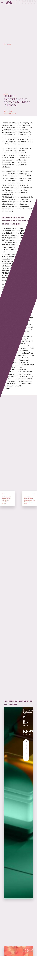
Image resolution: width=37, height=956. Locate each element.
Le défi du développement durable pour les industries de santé (29, 500)
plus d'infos (26, 750)
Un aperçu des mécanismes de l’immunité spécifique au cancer (6, 500)
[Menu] (2, 2)
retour (9, 44)
